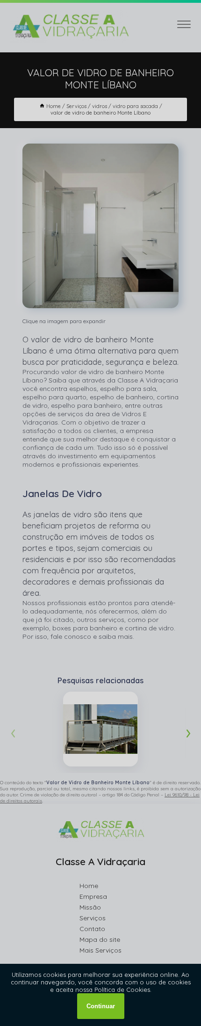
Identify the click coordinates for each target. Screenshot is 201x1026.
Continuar (100, 1006)
